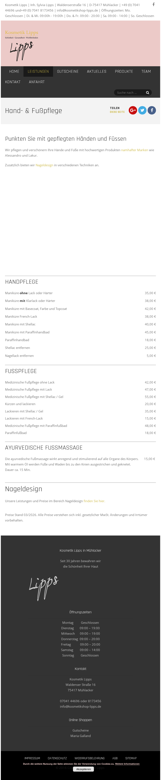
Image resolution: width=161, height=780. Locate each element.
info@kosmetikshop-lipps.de (80, 706)
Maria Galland (80, 736)
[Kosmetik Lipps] (21, 59)
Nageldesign (44, 165)
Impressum (32, 758)
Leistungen (38, 71)
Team (146, 71)
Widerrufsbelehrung (90, 758)
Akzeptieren (83, 769)
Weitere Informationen (127, 763)
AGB (115, 758)
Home (14, 71)
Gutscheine (68, 71)
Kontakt (13, 82)
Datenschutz (57, 758)
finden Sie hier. (94, 501)
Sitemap (131, 758)
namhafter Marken (134, 150)
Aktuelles (96, 71)
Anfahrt (37, 82)
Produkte (124, 71)
